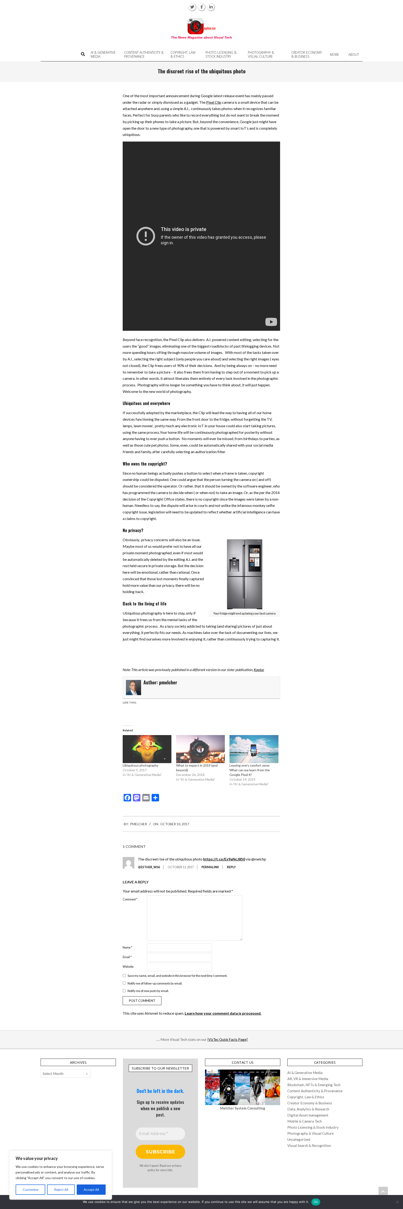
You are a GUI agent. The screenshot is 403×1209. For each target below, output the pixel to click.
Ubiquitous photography (140, 765)
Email (127, 957)
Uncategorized (298, 1139)
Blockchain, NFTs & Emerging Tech (313, 1085)
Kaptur (259, 669)
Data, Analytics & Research (308, 1109)
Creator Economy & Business (309, 1103)
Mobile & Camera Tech (304, 1121)
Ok (316, 1202)
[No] (397, 1202)
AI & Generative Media (305, 1072)
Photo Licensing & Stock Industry (313, 1127)
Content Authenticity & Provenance (315, 1091)
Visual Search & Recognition (309, 1145)
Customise (30, 1189)
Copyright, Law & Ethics (305, 1097)
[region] (60, 1175)
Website (128, 966)
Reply (231, 867)
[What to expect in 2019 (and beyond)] (200, 749)
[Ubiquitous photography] (147, 749)
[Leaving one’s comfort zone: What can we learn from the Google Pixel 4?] (253, 749)
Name (127, 947)
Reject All (61, 1189)
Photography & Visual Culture (310, 1133)
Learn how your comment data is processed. (223, 1013)
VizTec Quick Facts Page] (227, 1039)
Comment (130, 899)
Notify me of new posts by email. (148, 991)
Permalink (210, 867)
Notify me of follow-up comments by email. (155, 983)
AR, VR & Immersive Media (307, 1079)
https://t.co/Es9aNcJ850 (224, 859)
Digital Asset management (307, 1115)
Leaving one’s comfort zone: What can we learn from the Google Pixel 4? (249, 770)
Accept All (91, 1189)
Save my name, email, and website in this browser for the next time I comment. (177, 976)
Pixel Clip (213, 102)
